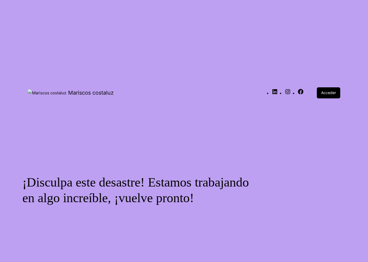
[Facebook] (300, 93)
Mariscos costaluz (91, 92)
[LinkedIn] (275, 93)
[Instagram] (287, 93)
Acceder (328, 92)
